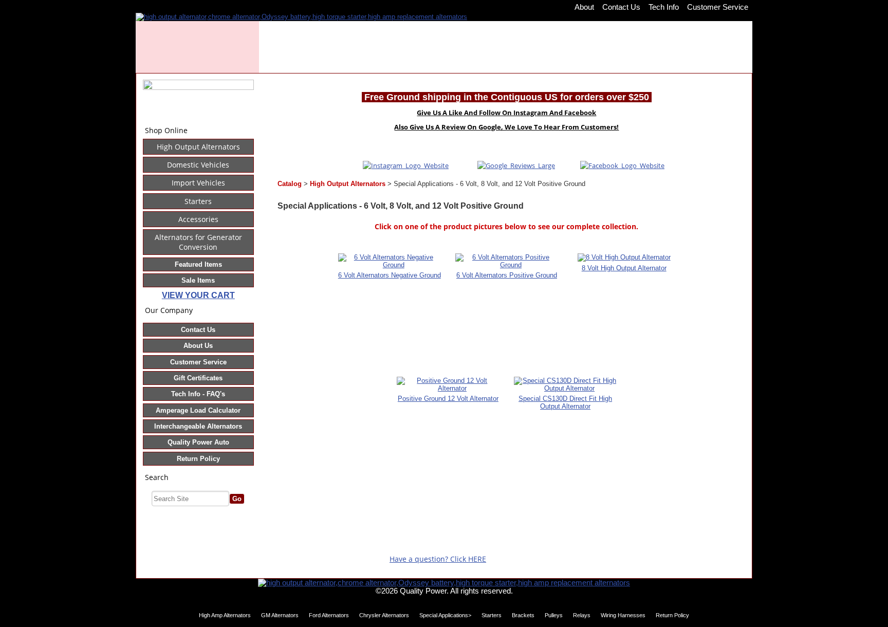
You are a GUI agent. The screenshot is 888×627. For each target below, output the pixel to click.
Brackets (523, 615)
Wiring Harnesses (623, 615)
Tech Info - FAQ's (198, 394)
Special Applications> (445, 615)
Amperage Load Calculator (198, 410)
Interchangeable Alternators (198, 426)
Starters (198, 201)
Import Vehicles (198, 183)
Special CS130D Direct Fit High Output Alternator (565, 402)
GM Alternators (280, 615)
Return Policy (198, 459)
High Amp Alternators (225, 615)
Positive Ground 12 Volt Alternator (448, 398)
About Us (198, 345)
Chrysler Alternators (384, 615)
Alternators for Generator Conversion (198, 242)
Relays (581, 615)
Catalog (290, 184)
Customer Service (717, 7)
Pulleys (554, 615)
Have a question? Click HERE (438, 559)
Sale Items (198, 280)
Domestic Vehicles (198, 165)
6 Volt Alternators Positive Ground (506, 275)
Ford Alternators (329, 615)
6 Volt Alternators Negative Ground (389, 275)
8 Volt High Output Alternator (624, 268)
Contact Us (621, 7)
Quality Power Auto (198, 442)
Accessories (198, 219)
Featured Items (198, 264)
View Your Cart (198, 295)
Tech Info (664, 7)
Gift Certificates (198, 378)
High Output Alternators (198, 147)
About (584, 7)
